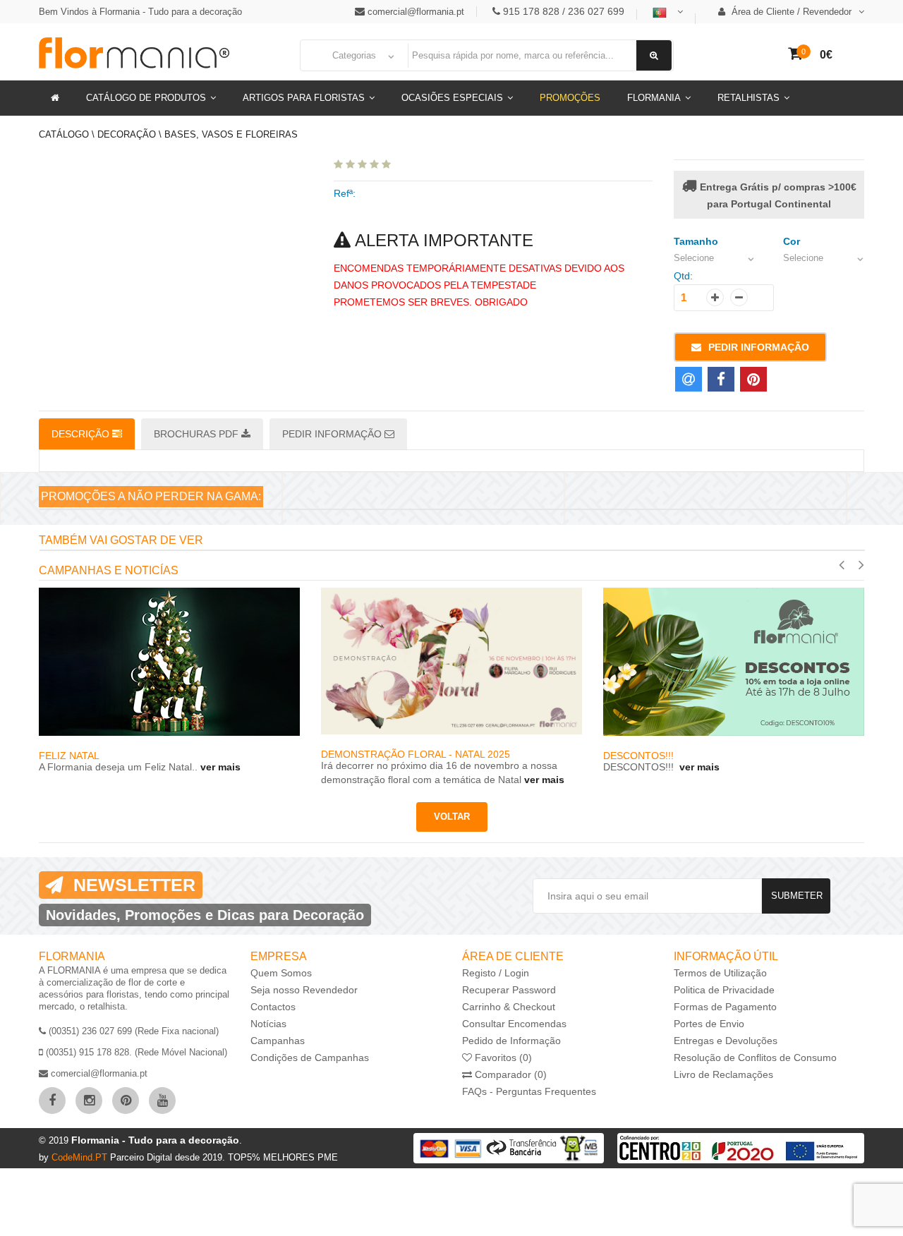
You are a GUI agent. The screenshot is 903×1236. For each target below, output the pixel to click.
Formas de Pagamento (725, 1006)
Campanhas (277, 1040)
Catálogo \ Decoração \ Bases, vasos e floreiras (168, 134)
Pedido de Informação (511, 1040)
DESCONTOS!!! (640, 755)
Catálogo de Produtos (146, 97)
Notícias (268, 1023)
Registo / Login (495, 973)
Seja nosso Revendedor (304, 989)
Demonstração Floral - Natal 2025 (415, 754)
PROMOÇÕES (570, 97)
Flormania (654, 97)
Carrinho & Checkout (508, 1006)
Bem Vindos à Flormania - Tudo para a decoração (140, 11)
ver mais (219, 766)
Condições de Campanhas (309, 1057)
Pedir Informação (758, 347)
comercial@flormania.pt (416, 11)
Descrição (81, 434)
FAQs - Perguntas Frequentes (529, 1091)
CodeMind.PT (80, 1157)
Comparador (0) (509, 1074)
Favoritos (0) (502, 1057)
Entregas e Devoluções (725, 1040)
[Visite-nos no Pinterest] (125, 1100)
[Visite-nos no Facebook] (52, 1100)
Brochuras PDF (197, 434)
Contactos (273, 1006)
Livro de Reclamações (723, 1074)
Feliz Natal (69, 755)
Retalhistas (748, 97)
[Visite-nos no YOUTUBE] (162, 1100)
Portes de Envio (709, 1023)
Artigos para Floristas (304, 97)
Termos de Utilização (720, 973)
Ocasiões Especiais (452, 97)
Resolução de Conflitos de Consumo (755, 1057)
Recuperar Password (509, 989)
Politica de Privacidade (724, 989)
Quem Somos (281, 973)
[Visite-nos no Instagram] (88, 1100)
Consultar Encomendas (514, 1023)
